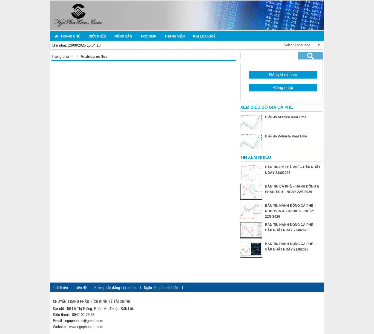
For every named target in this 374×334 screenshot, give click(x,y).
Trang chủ (60, 56)
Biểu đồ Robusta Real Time (286, 136)
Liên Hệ (81, 288)
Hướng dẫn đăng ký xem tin (115, 288)
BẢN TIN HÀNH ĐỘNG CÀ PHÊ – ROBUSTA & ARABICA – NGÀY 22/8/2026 (290, 211)
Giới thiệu (60, 288)
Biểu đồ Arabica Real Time (285, 117)
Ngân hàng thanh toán (161, 288)
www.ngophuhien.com (86, 327)
